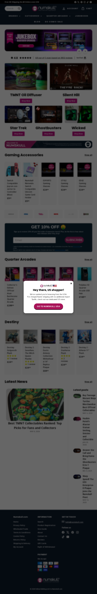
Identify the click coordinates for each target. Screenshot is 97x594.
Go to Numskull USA (48, 306)
